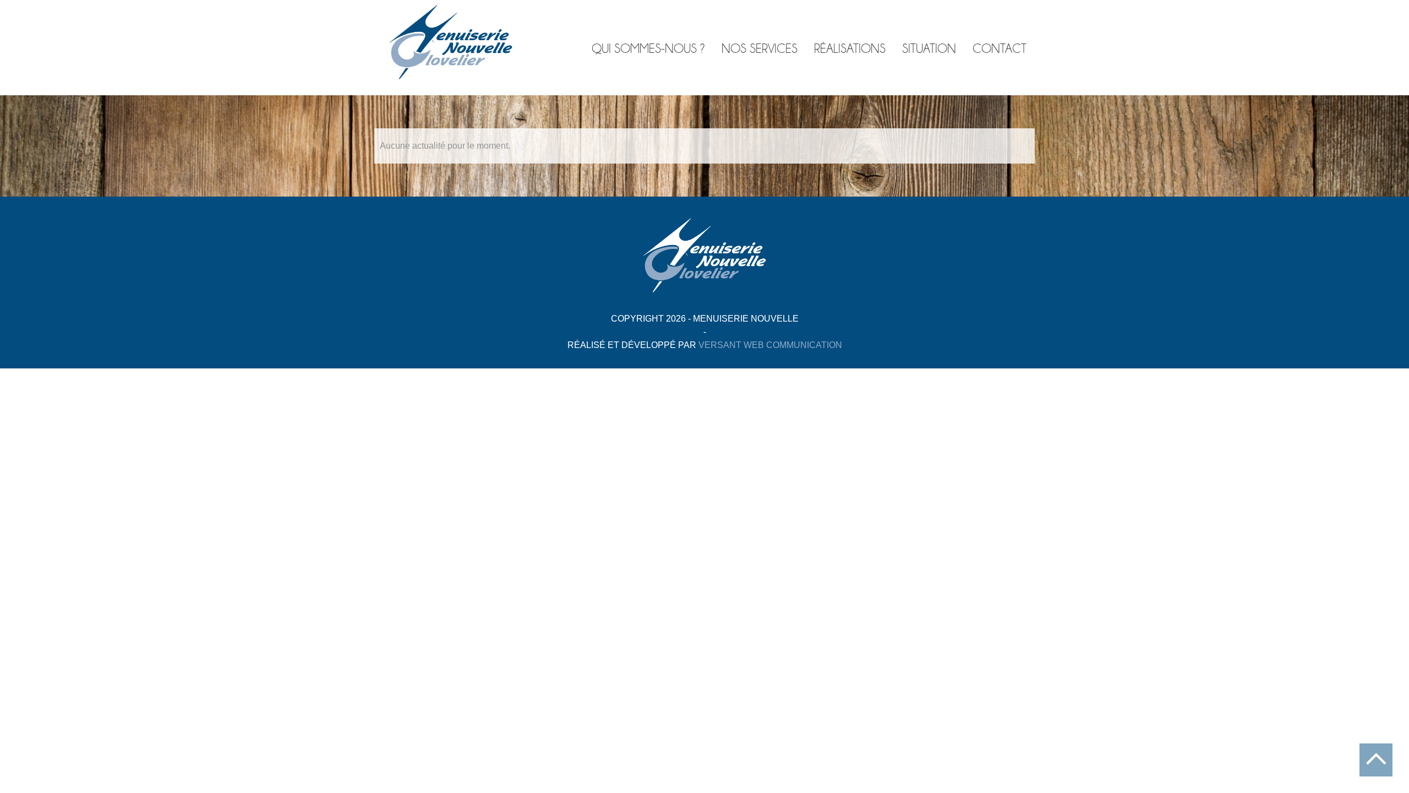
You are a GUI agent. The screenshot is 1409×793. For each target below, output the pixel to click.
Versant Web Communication (770, 345)
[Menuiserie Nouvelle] (451, 75)
